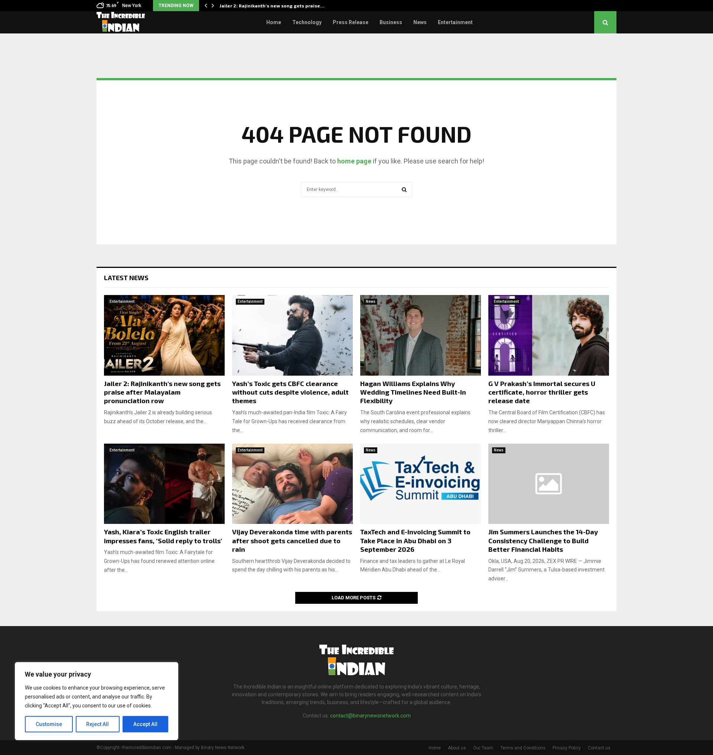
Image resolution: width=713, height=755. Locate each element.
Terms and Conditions (523, 748)
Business (391, 22)
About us (457, 748)
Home (273, 22)
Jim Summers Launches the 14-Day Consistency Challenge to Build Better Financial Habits (543, 540)
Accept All (145, 724)
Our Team (483, 748)
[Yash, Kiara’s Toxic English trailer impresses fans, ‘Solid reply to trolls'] (164, 484)
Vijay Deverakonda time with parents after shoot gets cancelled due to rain (292, 540)
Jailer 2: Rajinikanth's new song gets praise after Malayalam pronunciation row (162, 392)
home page (354, 161)
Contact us (599, 748)
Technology (307, 22)
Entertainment (455, 22)
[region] (96, 701)
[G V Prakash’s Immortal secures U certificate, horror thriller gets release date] (548, 335)
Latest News (126, 277)
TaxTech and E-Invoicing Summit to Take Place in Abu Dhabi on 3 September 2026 (415, 540)
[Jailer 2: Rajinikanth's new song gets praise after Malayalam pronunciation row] (164, 335)
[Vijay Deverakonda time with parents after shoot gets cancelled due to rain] (292, 484)
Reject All (97, 724)
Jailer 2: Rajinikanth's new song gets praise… (272, 5)
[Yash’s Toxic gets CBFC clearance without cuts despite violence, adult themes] (292, 335)
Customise (49, 724)
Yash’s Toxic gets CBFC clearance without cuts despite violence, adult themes (290, 392)
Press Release (350, 22)
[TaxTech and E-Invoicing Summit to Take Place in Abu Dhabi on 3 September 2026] (420, 484)
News (420, 22)
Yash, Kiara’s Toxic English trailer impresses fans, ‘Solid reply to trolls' (163, 536)
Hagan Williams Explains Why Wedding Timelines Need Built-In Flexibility (413, 392)
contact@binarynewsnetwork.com (370, 716)
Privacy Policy (567, 748)
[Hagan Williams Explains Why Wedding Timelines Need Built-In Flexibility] (420, 335)
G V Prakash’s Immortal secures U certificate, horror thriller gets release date (541, 392)
